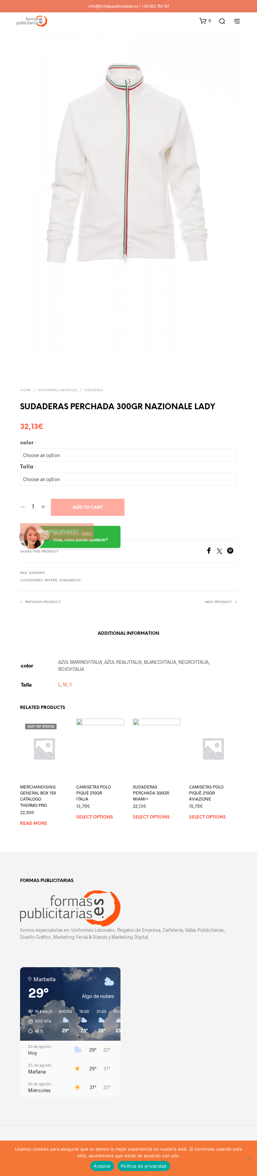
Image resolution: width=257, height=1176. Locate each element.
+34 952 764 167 (155, 6)
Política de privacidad (144, 1166)
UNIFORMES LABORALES (57, 390)
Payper (51, 580)
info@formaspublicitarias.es (113, 6)
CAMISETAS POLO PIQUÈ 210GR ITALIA (93, 793)
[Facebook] (211, 552)
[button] (205, 20)
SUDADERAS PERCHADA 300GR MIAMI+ (151, 793)
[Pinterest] (232, 552)
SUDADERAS (93, 390)
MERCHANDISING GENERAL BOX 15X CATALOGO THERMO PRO (38, 796)
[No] (248, 1158)
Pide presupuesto (56, 532)
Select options (94, 818)
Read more (33, 824)
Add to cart (88, 507)
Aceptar (102, 1166)
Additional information (128, 633)
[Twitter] (222, 552)
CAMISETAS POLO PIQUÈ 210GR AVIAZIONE (206, 793)
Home (25, 390)
